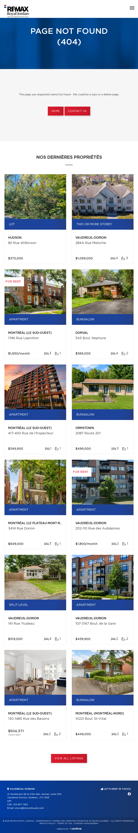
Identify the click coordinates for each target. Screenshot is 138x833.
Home (55, 111)
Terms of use (64, 823)
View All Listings (69, 758)
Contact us (77, 111)
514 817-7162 (20, 804)
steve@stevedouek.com (29, 808)
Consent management (86, 823)
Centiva (75, 828)
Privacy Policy (48, 823)
